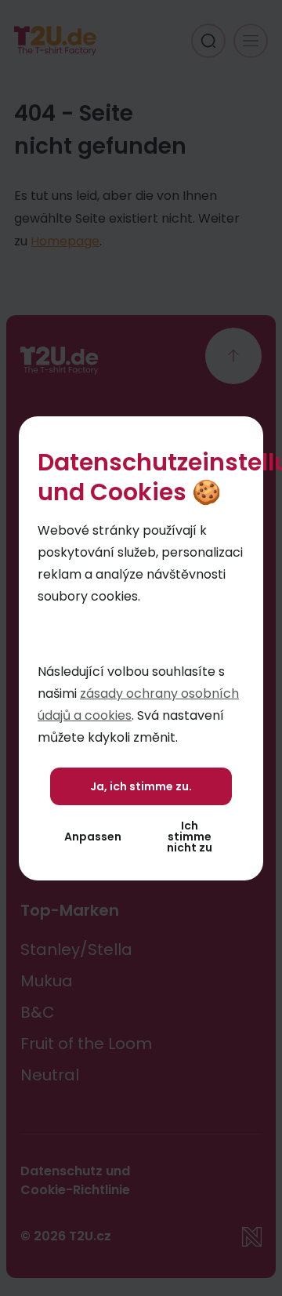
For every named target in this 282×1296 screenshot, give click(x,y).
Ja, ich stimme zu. (141, 786)
